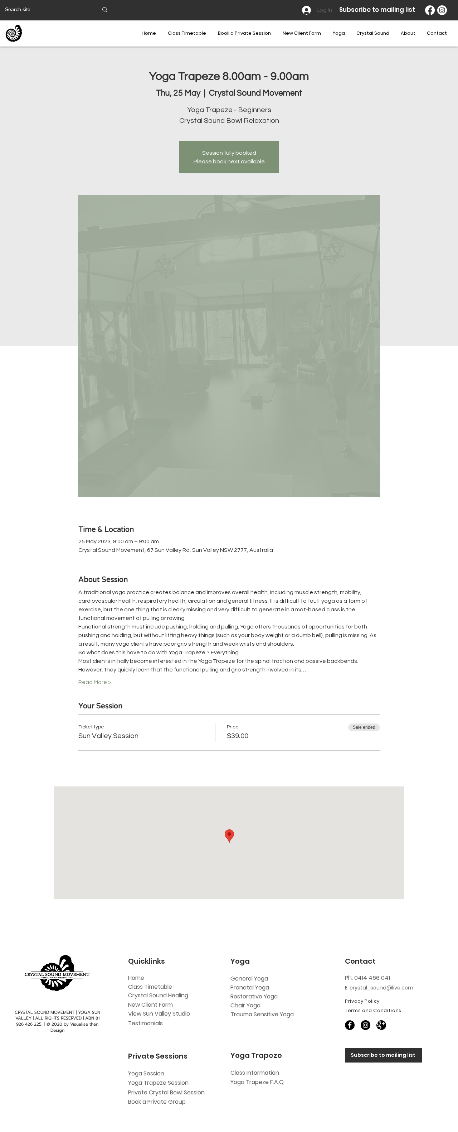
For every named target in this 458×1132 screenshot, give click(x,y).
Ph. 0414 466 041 (367, 978)
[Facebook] (430, 10)
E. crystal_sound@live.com (379, 987)
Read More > (94, 682)
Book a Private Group (157, 1102)
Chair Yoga (245, 1005)
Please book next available (229, 161)
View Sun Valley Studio (159, 1014)
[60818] (381, 1025)
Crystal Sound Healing (158, 995)
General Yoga (249, 978)
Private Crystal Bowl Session (166, 1092)
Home (136, 978)
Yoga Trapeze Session (158, 1083)
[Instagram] (442, 10)
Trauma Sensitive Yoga (262, 1014)
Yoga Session (146, 1073)
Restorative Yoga (254, 996)
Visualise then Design (74, 1027)
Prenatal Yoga (249, 987)
